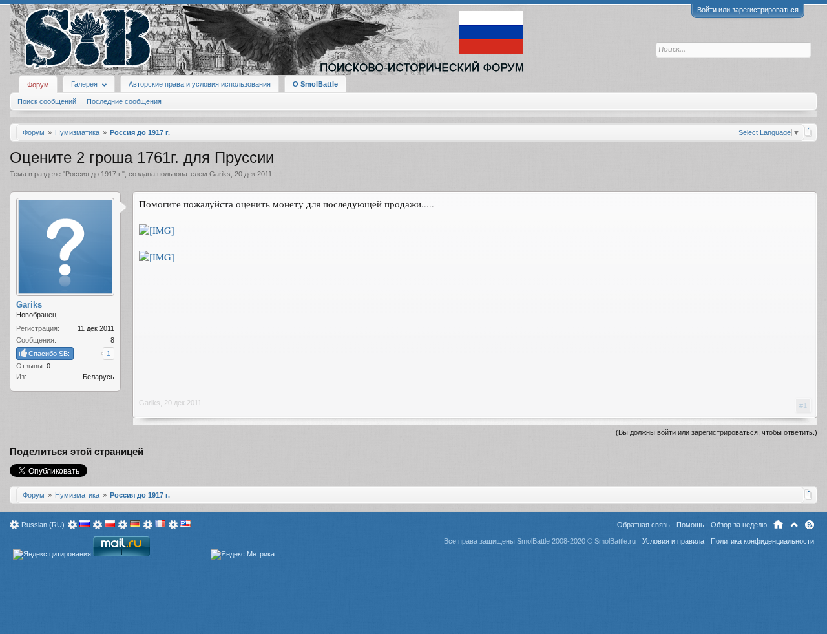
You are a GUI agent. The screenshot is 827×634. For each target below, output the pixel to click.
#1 (803, 405)
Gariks (220, 174)
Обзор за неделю (739, 525)
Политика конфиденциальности (762, 541)
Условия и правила (673, 541)
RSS (809, 524)
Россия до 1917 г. (93, 174)
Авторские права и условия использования (200, 84)
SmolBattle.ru (615, 541)
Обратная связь (643, 525)
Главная (778, 524)
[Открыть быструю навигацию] (808, 132)
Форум (38, 85)
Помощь (690, 525)
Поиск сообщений (46, 101)
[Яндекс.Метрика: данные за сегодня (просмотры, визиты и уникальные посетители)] (243, 554)
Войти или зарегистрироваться (748, 10)
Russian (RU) (43, 525)
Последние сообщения (124, 101)
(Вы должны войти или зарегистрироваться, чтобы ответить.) (716, 432)
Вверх (794, 524)
